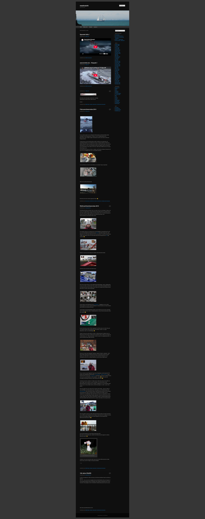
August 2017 (117, 57)
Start (81, 26)
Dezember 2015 (117, 64)
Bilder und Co (85, 26)
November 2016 (117, 62)
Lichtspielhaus (92, 375)
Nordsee (91, 104)
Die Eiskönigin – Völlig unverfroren (101, 374)
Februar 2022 (117, 45)
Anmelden (116, 107)
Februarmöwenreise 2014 (88, 109)
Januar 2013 (117, 81)
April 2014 (116, 72)
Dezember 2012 (117, 82)
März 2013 (116, 79)
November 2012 (117, 83)
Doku (116, 90)
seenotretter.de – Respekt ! (88, 63)
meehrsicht (84, 5)
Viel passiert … (117, 34)
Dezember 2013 (117, 75)
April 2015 (116, 66)
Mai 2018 (116, 54)
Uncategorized (117, 102)
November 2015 (117, 65)
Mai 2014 (116, 71)
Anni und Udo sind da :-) (119, 35)
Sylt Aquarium (96, 304)
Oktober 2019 (117, 51)
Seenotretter (90, 57)
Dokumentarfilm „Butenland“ (120, 40)
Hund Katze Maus (118, 93)
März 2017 (116, 60)
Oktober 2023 (117, 44)
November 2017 (117, 56)
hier (106, 235)
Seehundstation (82, 391)
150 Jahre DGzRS (85, 473)
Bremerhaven (87, 201)
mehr (116, 96)
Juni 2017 (116, 59)
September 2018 (117, 53)
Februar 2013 (117, 80)
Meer (88, 104)
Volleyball (90, 26)
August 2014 (117, 70)
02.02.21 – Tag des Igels (119, 39)
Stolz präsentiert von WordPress (102, 515)
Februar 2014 (117, 74)
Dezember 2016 (117, 61)
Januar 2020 (117, 48)
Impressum (95, 26)
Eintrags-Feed (117, 108)
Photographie (117, 100)
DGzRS (86, 57)
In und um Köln (117, 94)
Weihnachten (117, 103)
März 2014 (116, 73)
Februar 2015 (117, 69)
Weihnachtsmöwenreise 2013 (89, 206)
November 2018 (117, 52)
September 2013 (117, 77)
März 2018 (116, 55)
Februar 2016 (117, 63)
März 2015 (116, 68)
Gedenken (116, 92)
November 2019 (117, 50)
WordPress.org (117, 110)
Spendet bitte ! (84, 34)
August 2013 (117, 78)
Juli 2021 (116, 46)
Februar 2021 (117, 47)
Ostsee (116, 99)
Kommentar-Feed (118, 109)
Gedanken (116, 91)
